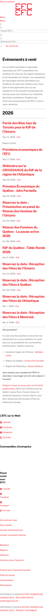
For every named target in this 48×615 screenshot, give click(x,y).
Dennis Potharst (35, 366)
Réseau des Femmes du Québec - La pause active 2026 (20, 231)
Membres (4, 545)
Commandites (6, 580)
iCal (18, 137)
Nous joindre (6, 525)
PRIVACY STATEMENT (26, 610)
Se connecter (12, 46)
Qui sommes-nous (8, 520)
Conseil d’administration (11, 530)
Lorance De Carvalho (34, 361)
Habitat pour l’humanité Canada (15, 570)
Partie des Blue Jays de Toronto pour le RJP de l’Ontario (19, 127)
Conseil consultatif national (13, 535)
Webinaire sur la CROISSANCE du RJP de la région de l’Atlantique (22, 170)
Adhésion (4, 555)
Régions (4, 550)
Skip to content (7, 1)
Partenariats (6, 585)
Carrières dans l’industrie (12, 560)
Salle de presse (7, 575)
